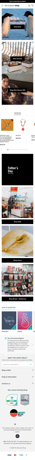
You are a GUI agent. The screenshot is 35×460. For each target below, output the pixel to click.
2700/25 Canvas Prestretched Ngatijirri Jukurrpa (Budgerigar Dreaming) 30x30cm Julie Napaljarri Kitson (7, 138)
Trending (17, 113)
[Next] (32, 344)
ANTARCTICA (17, 21)
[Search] (29, 6)
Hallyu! (20, 331)
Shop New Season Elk (17, 90)
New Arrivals (17, 59)
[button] (32, 5)
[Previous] (2, 344)
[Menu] (2, 5)
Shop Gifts (17, 222)
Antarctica (5, 331)
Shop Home (17, 260)
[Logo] (12, 6)
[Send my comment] (30, 364)
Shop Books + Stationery (17, 299)
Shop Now (17, 27)
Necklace (18, 135)
